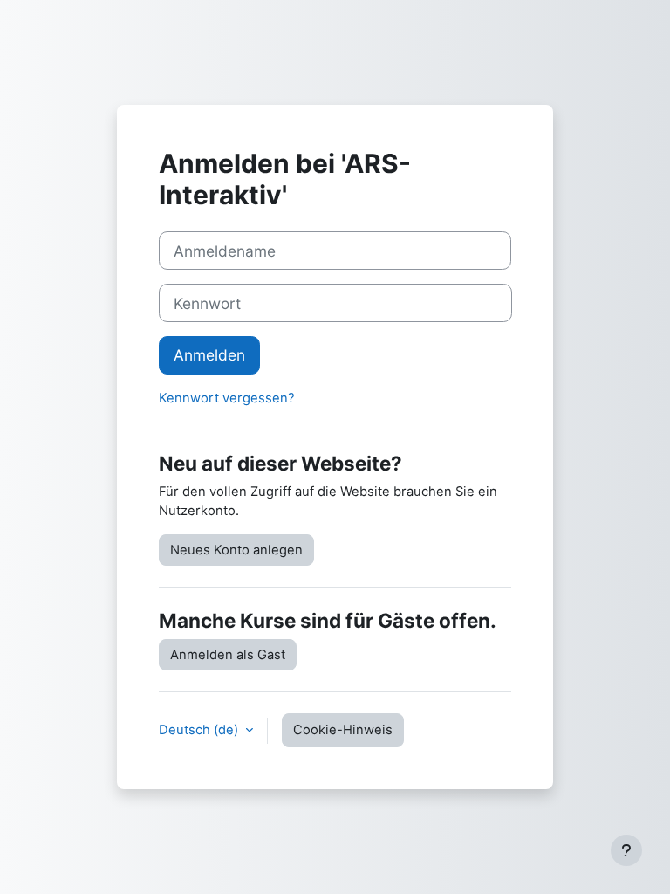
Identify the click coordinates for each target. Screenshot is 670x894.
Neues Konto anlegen (236, 550)
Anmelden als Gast (227, 655)
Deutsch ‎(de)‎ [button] (200, 730)
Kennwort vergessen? (227, 398)
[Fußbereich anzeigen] (626, 850)
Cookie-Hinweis (343, 730)
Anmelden (209, 355)
